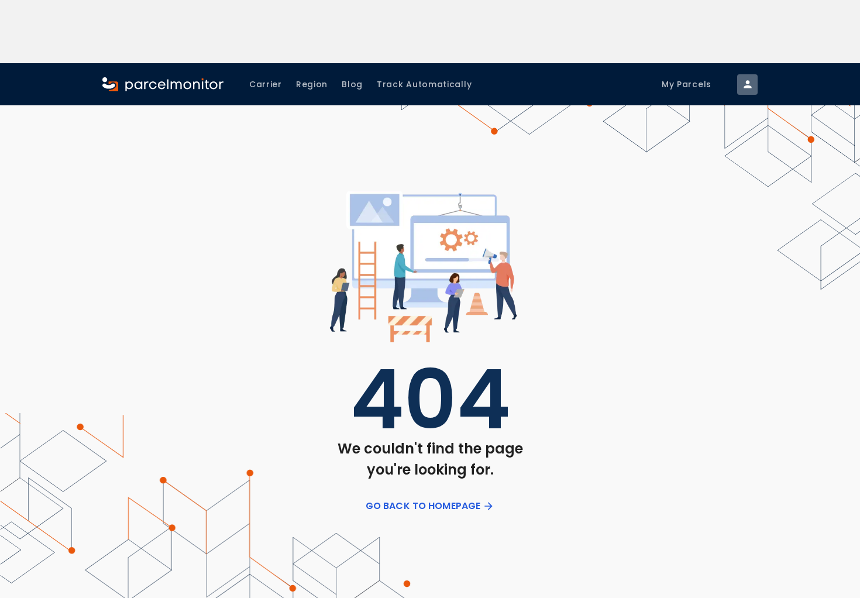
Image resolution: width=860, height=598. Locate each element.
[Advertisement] (430, 32)
